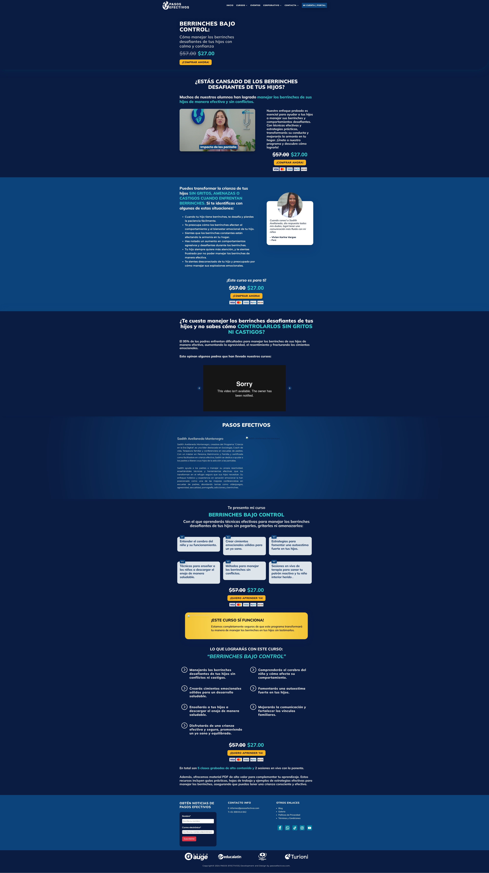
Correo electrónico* (191, 827)
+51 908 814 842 (238, 812)
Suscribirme (189, 839)
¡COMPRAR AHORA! (195, 62)
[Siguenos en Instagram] (302, 828)
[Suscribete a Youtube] (309, 828)
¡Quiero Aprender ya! (246, 598)
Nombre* (186, 816)
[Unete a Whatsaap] (287, 828)
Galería (281, 811)
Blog (280, 808)
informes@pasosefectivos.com (244, 808)
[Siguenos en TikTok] (295, 828)
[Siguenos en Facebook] (280, 828)
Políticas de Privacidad (289, 815)
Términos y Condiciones (289, 818)
